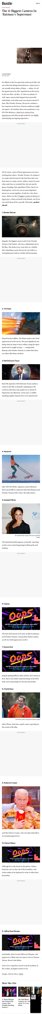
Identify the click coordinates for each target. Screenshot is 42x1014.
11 (18, 196)
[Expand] (32, 995)
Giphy (21, 974)
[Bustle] (7, 3)
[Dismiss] (38, 995)
